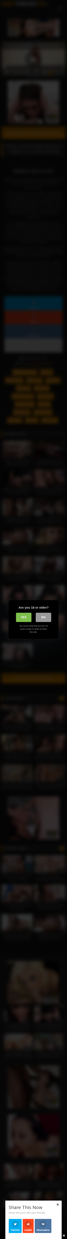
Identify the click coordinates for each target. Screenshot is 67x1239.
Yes (23, 617)
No (43, 617)
